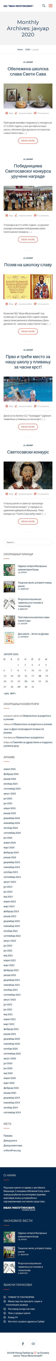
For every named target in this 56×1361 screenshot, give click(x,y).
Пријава (8, 1135)
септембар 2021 (12, 994)
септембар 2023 (12, 876)
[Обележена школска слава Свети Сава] (28, 95)
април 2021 (10, 1019)
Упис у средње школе (19, 1313)
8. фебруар (23, 609)
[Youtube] (33, 1344)
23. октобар (23, 637)
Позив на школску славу (28, 264)
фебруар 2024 (11, 852)
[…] (25, 133)
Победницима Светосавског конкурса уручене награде (28, 171)
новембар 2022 (12, 926)
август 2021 (10, 999)
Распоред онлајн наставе (21, 1308)
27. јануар (22, 624)
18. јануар (28, 350)
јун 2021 (8, 1009)
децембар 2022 (12, 921)
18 (39, 675)
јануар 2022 (10, 975)
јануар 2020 (10, 1092)
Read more (28, 140)
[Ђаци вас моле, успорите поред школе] (9, 586)
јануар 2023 (10, 916)
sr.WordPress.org (12, 1150)
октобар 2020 (11, 1048)
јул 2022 (8, 945)
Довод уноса (10, 1140)
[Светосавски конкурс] (28, 475)
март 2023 (9, 906)
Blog (11, 113)
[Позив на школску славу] (28, 286)
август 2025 (10, 793)
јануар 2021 (10, 1033)
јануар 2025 (10, 813)
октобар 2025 (11, 783)
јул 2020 (8, 1063)
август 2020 (10, 1058)
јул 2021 (8, 1004)
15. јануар (28, 445)
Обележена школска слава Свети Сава (28, 71)
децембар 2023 (12, 862)
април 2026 (10, 769)
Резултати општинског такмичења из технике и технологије (30, 602)
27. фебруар (23, 589)
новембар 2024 (12, 823)
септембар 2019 (12, 1112)
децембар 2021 (12, 980)
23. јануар (28, 258)
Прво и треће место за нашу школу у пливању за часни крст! (28, 361)
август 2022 (10, 940)
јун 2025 (8, 803)
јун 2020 (8, 1068)
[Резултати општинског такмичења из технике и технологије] (9, 603)
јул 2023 (8, 886)
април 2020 (10, 1078)
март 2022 (9, 965)
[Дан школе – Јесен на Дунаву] (9, 638)
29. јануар (28, 62)
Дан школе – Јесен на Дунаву (33, 633)
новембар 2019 (12, 1102)
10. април (22, 572)
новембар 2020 (12, 1043)
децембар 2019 (12, 1097)
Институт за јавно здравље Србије (26, 1321)
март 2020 (9, 1083)
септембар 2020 (12, 1053)
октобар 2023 (11, 872)
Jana (6, 729)
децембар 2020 (12, 1038)
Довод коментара (13, 1145)
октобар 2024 (11, 827)
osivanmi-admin (25, 113)
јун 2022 (8, 950)
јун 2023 (8, 891)
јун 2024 (8, 837)
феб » (13, 693)
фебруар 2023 (11, 911)
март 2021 (9, 1024)
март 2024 (9, 847)
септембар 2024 (12, 832)
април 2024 (10, 842)
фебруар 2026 (11, 773)
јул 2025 (8, 798)
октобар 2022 (11, 930)
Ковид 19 (13, 1317)
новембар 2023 (12, 867)
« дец (6, 693)
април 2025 (10, 808)
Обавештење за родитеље (30, 737)
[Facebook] (22, 1344)
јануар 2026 (10, 778)
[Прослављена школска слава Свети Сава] (9, 621)
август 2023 (10, 881)
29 (19, 686)
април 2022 (10, 960)
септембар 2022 (12, 935)
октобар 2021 (11, 989)
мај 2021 (8, 1014)
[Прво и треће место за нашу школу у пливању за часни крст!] (28, 388)
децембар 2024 (12, 818)
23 (26, 681)
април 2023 (10, 901)
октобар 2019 (11, 1107)
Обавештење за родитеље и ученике (32, 724)
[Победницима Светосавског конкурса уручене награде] (28, 198)
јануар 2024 (10, 857)
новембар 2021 (12, 984)
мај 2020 (8, 1073)
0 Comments (43, 113)
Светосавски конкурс (28, 451)
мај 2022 (8, 955)
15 (19, 675)
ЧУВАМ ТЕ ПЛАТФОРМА (21, 1297)
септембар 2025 (12, 788)
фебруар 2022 (11, 970)
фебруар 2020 (11, 1087)
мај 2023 (8, 896)
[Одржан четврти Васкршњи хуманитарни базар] (9, 570)
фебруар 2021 (11, 1029)
